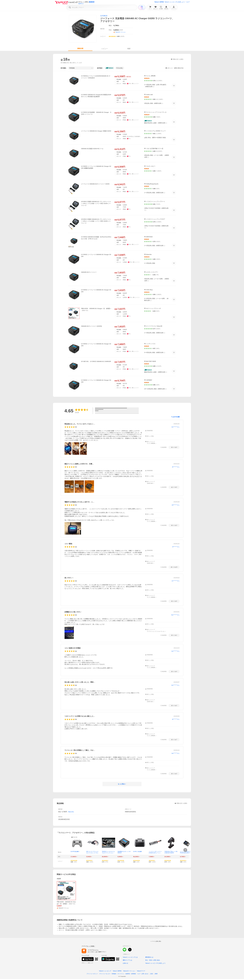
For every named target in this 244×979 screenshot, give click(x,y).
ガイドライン (120, 973)
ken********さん (175, 685)
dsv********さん (175, 427)
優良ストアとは (127, 960)
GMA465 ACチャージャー (89, 272)
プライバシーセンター (105, 973)
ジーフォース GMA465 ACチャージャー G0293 (95, 184)
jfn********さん (175, 467)
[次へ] (185, 850)
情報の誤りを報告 (182, 803)
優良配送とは (149, 957)
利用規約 (114, 973)
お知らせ (125, 963)
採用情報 (133, 973)
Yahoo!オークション (129, 971)
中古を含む (119, 68)
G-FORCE (103, 16)
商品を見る (71, 811)
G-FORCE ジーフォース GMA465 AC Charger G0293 (96, 255)
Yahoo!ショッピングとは (130, 957)
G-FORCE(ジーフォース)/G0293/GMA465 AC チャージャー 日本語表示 (95, 77)
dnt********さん (175, 505)
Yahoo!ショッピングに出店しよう (175, 2)
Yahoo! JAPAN (159, 2)
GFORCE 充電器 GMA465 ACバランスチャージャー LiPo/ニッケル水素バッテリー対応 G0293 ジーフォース (96, 203)
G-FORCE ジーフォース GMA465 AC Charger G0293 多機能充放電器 (96, 167)
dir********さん (175, 719)
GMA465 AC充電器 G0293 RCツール (92, 148)
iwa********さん (175, 753)
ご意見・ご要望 (153, 973)
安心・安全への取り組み (152, 960)
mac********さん (175, 615)
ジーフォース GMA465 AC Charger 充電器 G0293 (96, 131)
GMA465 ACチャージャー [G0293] (91, 326)
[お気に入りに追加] (174, 85)
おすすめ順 (176, 417)
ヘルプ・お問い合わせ (142, 973)
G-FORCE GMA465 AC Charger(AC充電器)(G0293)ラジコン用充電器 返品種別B (96, 95)
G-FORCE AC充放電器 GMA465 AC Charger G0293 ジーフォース (96, 113)
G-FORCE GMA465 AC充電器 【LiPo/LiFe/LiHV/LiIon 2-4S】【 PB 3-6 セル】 (96, 238)
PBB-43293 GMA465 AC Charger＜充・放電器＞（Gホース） (96, 309)
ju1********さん (175, 581)
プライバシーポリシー (92, 973)
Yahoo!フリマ (141, 971)
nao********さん (175, 651)
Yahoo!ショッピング (105, 971)
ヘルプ (187, 2)
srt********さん (175, 546)
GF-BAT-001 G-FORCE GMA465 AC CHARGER (96, 361)
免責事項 (127, 973)
